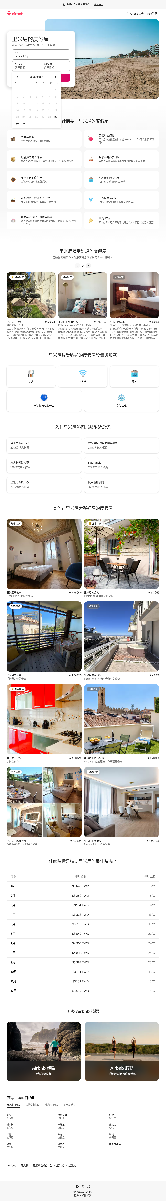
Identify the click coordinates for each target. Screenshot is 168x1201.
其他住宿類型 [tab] (32, 1104)
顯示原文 (98, 4)
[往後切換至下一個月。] (55, 77)
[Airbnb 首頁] (15, 14)
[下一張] (88, 265)
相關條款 (86, 1195)
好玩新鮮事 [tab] (69, 1104)
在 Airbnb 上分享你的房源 (142, 13)
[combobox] (41, 56)
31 (24, 123)
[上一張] (77, 265)
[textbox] (26, 67)
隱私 (76, 1195)
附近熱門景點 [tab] (51, 1104)
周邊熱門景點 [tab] (13, 1104)
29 (55, 116)
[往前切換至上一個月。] (18, 77)
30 (17, 123)
